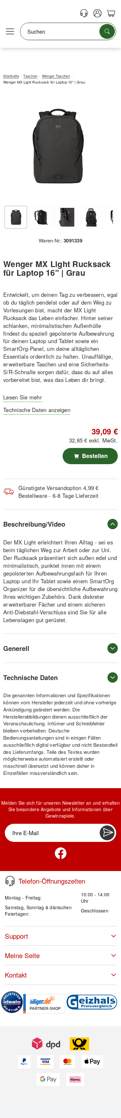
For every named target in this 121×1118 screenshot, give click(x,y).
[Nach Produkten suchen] (107, 31)
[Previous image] (12, 147)
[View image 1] (16, 217)
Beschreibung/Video (34, 524)
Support (16, 936)
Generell (16, 648)
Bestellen (94, 456)
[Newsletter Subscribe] (107, 832)
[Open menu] (10, 32)
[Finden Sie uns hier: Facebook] (61, 853)
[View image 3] (66, 217)
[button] (58, 146)
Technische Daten (30, 677)
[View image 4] (91, 217)
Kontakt (16, 974)
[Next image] (103, 147)
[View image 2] (41, 217)
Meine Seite (22, 955)
